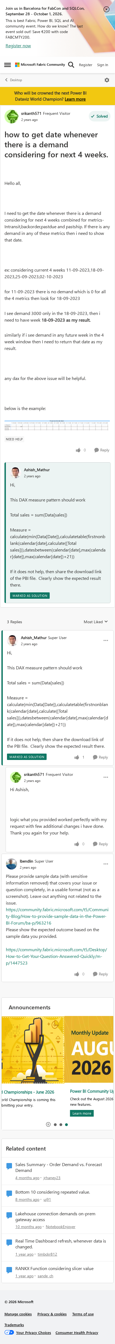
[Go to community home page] (40, 65)
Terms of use (83, 1313)
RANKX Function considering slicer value (54, 1268)
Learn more (75, 99)
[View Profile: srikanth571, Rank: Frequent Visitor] (11, 116)
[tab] (55, 1124)
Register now (18, 45)
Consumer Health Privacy (77, 1332)
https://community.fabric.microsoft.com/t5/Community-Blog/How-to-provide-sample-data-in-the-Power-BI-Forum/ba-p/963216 (57, 916)
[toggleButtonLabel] (107, 80)
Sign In (102, 64)
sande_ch (45, 1275)
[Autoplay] (48, 1124)
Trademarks (14, 1324)
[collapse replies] (57, 633)
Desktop (16, 80)
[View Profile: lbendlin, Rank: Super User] (11, 863)
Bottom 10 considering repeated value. (52, 1192)
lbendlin (26, 861)
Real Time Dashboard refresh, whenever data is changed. (60, 1243)
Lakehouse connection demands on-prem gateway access (55, 1216)
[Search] (71, 64)
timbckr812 (47, 1254)
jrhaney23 (52, 1177)
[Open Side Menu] (7, 65)
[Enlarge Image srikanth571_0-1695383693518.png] (57, 426)
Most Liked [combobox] (96, 622)
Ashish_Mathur (37, 469)
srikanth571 (31, 113)
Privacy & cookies (52, 1313)
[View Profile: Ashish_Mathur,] (15, 472)
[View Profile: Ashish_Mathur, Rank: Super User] (12, 640)
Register (85, 64)
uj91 (47, 1199)
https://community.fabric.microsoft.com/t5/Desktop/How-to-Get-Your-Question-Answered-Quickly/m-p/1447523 (56, 956)
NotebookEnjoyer (60, 1226)
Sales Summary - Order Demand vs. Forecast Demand (58, 1167)
